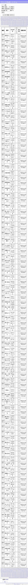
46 (16, 18)
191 (10, 577)
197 (18, 577)
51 (21, 18)
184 (20, 24)
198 (20, 577)
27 (25, 568)
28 (26, 568)
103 (19, 20)
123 (19, 21)
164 (20, 23)
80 (22, 19)
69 (11, 19)
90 (5, 20)
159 (13, 23)
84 (26, 19)
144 (20, 22)
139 (13, 22)
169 (27, 23)
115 (8, 21)
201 (24, 577)
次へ (27, 577)
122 (17, 21)
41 (11, 18)
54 (24, 18)
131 (3, 22)
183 (19, 24)
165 (21, 23)
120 (15, 21)
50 (20, 18)
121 (16, 21)
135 (8, 22)
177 (11, 24)
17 (15, 568)
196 (17, 577)
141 (16, 22)
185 (21, 24)
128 (25, 21)
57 (27, 18)
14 (12, 568)
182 (17, 24)
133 (5, 22)
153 (5, 23)
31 (2, 18)
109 (27, 20)
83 (25, 19)
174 (7, 24)
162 (17, 23)
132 (4, 22)
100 (15, 20)
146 (23, 22)
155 (8, 23)
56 (26, 18)
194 (14, 577)
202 (25, 577)
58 (1, 19)
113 (5, 21)
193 (13, 577)
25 (23, 568)
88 (3, 20)
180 (15, 24)
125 (21, 21)
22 (20, 568)
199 (21, 577)
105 (21, 20)
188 (25, 24)
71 (13, 19)
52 (22, 18)
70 (12, 19)
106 (23, 20)
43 (13, 18)
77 (19, 19)
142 (17, 22)
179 (13, 24)
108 (25, 20)
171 (3, 24)
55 (25, 18)
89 (4, 20)
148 (25, 22)
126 (23, 21)
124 (20, 21)
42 (12, 18)
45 (15, 18)
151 (3, 23)
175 (8, 24)
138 (12, 22)
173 (5, 24)
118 (12, 21)
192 (12, 577)
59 (2, 19)
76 (18, 19)
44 (14, 18)
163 (19, 23)
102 (17, 20)
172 (4, 24)
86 (1, 20)
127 (24, 21)
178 (12, 24)
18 (16, 568)
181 (16, 24)
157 (11, 23)
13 (11, 568)
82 (24, 19)
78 (20, 19)
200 (22, 577)
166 (23, 23)
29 (27, 568)
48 (18, 18)
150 (1, 23)
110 (1, 21)
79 (21, 19)
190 (9, 577)
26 (24, 568)
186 (23, 24)
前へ (2, 568)
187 (24, 24)
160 (15, 23)
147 (24, 22)
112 (4, 21)
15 (13, 568)
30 (1, 18)
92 (7, 20)
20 (18, 568)
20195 (6, 579)
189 (27, 24)
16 (14, 568)
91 (6, 20)
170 (1, 24)
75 (17, 19)
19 (17, 568)
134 (7, 22)
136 (9, 22)
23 (21, 568)
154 (7, 23)
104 (20, 20)
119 (13, 21)
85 (27, 19)
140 (15, 22)
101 (16, 20)
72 (14, 19)
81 (23, 19)
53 (23, 18)
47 (17, 18)
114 (7, 21)
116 (9, 21)
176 (9, 24)
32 (3, 18)
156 (9, 23)
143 (19, 22)
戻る (5, 581)
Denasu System (17, 584)
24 (22, 568)
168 (25, 23)
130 (1, 22)
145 (21, 22)
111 (3, 21)
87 (2, 20)
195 (16, 577)
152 (4, 23)
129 (27, 21)
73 (15, 19)
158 (12, 23)
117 (11, 21)
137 (11, 22)
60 (3, 19)
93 (8, 20)
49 (19, 18)
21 (19, 568)
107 (24, 20)
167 (24, 23)
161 (16, 23)
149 (27, 22)
